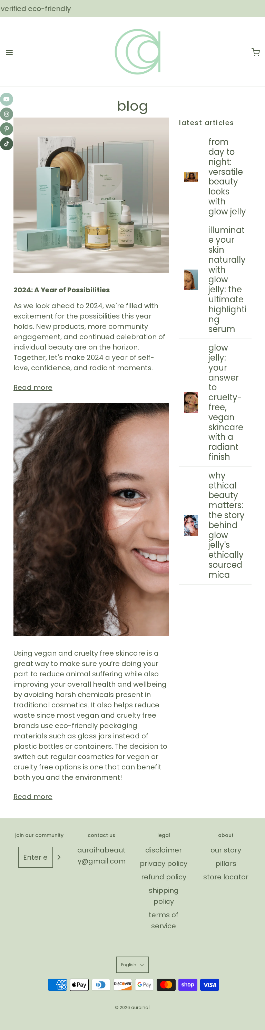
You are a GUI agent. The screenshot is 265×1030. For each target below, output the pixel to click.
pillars (225, 863)
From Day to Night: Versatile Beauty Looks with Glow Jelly (227, 176)
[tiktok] (6, 143)
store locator (225, 877)
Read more (32, 387)
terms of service (163, 920)
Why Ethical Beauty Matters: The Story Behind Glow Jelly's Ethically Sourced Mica (226, 525)
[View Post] (91, 195)
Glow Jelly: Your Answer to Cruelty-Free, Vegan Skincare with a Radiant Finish (225, 402)
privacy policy (163, 863)
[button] (132, 965)
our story (225, 850)
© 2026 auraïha (131, 1007)
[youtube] (6, 99)
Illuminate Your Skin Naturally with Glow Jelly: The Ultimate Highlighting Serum (227, 279)
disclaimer (163, 850)
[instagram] (6, 114)
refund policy (163, 877)
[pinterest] (6, 128)
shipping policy (164, 896)
